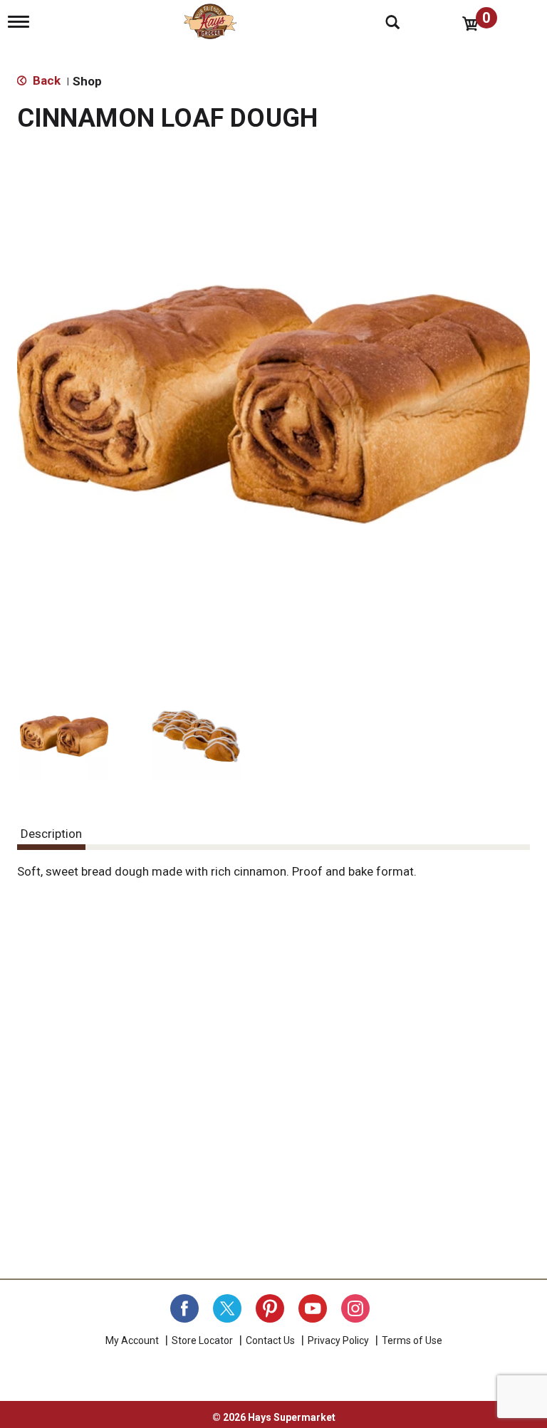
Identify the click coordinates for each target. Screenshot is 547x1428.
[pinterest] (270, 1308)
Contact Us (270, 1340)
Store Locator (202, 1340)
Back (45, 80)
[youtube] (312, 1308)
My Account (132, 1340)
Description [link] (51, 833)
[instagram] (355, 1308)
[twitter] (227, 1308)
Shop (87, 81)
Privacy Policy (338, 1340)
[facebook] (184, 1308)
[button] (64, 736)
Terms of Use (412, 1340)
